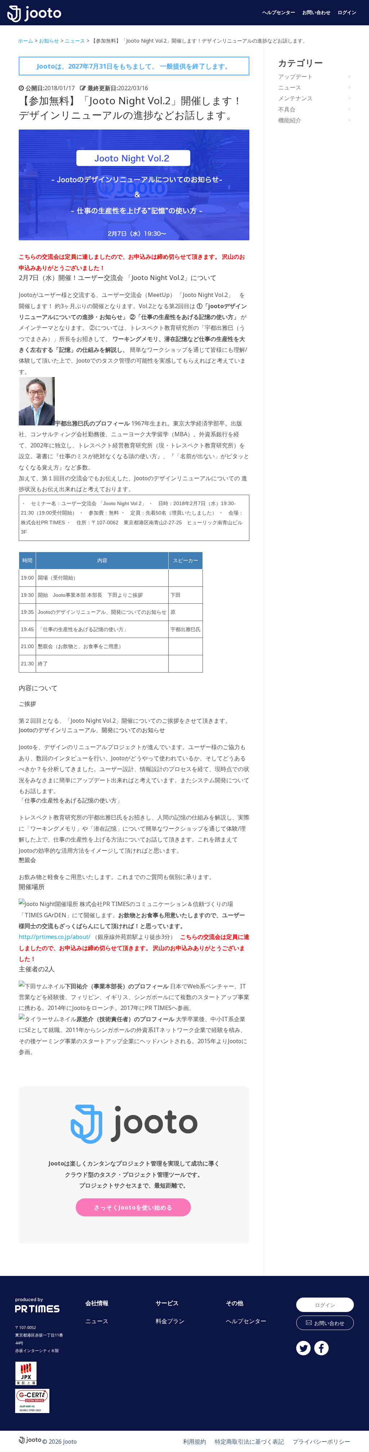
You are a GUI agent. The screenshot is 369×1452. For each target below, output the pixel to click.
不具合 (286, 109)
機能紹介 (289, 120)
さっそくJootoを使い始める (133, 1207)
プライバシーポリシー (321, 1442)
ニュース (289, 87)
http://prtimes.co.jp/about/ (54, 937)
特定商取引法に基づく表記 (249, 1442)
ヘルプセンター (278, 12)
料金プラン (170, 1321)
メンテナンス (295, 98)
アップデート (295, 76)
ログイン (347, 12)
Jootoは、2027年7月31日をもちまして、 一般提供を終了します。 (134, 66)
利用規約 (194, 1442)
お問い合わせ (316, 12)
